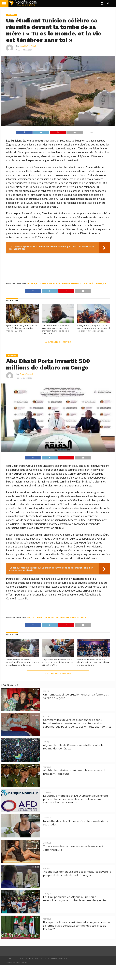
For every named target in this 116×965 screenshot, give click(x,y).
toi (83, 283)
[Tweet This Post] (41, 131)
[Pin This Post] (58, 131)
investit (64, 618)
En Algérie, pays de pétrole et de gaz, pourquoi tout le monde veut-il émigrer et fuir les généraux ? (93, 328)
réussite (65, 283)
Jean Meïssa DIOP (28, 46)
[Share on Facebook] (24, 131)
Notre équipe (32, 958)
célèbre (31, 283)
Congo (46, 618)
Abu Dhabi (36, 618)
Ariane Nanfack (26, 374)
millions (74, 618)
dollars (55, 618)
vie (104, 283)
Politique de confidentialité (54, 958)
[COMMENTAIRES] (91, 131)
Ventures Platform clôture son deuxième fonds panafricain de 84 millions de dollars (93, 662)
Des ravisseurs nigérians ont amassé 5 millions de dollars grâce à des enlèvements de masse (22, 662)
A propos (18, 958)
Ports (83, 618)
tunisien (98, 283)
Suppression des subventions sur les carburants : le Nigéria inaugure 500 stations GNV (57, 662)
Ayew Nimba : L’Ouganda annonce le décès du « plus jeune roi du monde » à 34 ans (21, 328)
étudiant (41, 283)
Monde (56, 283)
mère (49, 283)
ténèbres (76, 283)
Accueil (8, 958)
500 (29, 618)
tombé (89, 283)
